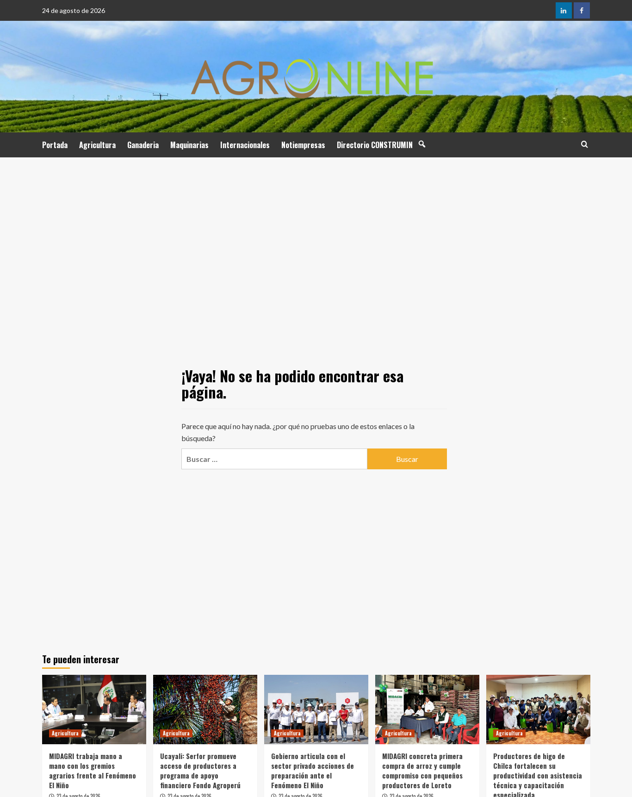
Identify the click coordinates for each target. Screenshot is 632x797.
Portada (55, 144)
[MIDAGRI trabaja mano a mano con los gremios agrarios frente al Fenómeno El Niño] (94, 709)
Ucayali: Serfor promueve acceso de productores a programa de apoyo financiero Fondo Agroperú (200, 770)
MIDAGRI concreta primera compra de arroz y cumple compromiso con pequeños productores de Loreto (422, 770)
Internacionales (245, 144)
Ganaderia (143, 144)
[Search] (584, 144)
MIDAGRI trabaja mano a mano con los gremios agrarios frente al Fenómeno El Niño (92, 770)
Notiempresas (303, 144)
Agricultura (97, 144)
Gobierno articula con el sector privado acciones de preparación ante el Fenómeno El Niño (312, 770)
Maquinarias (189, 144)
